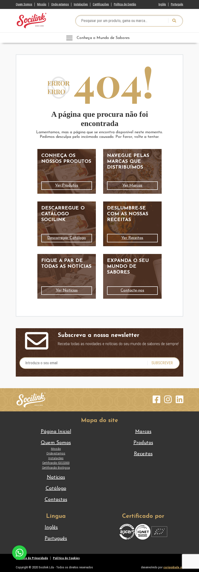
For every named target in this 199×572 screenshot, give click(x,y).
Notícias (56, 477)
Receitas (143, 454)
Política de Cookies (66, 558)
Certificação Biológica (56, 467)
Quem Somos (24, 4)
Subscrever (162, 363)
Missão (41, 4)
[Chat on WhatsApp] (19, 552)
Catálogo (56, 488)
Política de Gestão (125, 4)
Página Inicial (56, 431)
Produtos (143, 442)
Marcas (143, 431)
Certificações (101, 4)
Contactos (56, 499)
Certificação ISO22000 (55, 463)
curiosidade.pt (173, 567)
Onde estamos (60, 4)
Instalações (81, 4)
